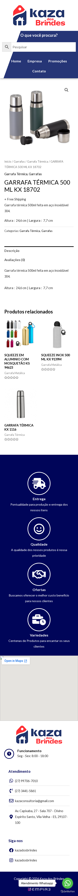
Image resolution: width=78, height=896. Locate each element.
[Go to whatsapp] (67, 883)
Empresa (35, 61)
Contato (39, 71)
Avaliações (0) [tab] (14, 260)
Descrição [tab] (12, 251)
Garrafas (19, 161)
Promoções (57, 61)
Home (16, 61)
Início (7, 161)
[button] (66, 90)
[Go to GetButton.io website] (68, 891)
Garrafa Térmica (37, 161)
